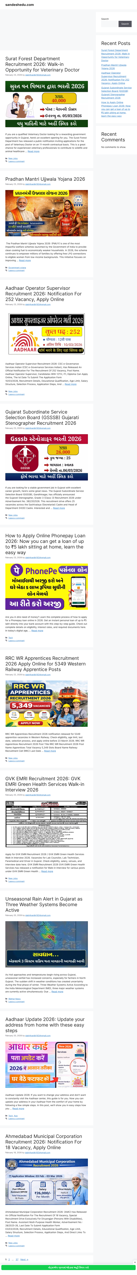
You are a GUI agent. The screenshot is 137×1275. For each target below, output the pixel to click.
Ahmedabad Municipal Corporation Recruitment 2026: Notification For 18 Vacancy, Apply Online (43, 1141)
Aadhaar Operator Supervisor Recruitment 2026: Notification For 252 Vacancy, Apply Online (43, 293)
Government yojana (17, 267)
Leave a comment (16, 161)
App (16, 1116)
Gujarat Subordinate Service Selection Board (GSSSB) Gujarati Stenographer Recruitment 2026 (42, 417)
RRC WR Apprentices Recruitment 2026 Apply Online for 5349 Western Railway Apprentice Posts (45, 663)
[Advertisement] (46, 30)
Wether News (14, 999)
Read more (33, 151)
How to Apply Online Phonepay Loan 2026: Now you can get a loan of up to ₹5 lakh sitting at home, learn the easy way (45, 544)
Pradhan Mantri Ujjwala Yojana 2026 (45, 179)
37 (17, 1259)
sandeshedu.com (19, 5)
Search (105, 19)
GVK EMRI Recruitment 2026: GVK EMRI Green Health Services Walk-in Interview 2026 (44, 784)
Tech (10, 637)
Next (24, 1259)
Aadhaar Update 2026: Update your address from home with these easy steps (45, 1024)
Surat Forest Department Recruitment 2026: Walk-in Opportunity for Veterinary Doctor (42, 64)
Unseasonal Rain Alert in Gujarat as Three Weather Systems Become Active (43, 904)
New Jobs (13, 158)
